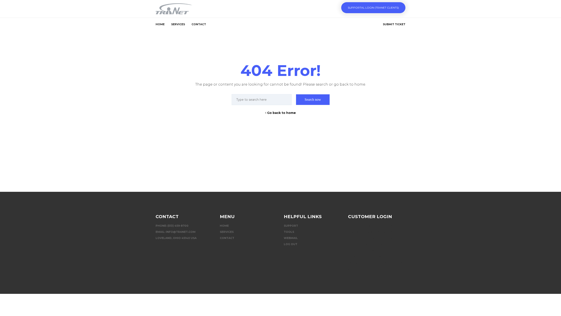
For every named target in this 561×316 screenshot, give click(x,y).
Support (291, 225)
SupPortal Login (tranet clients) (373, 7)
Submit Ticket (394, 24)
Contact (199, 24)
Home (160, 24)
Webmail (291, 238)
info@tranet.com (180, 231)
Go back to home (281, 113)
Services (178, 24)
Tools (289, 231)
